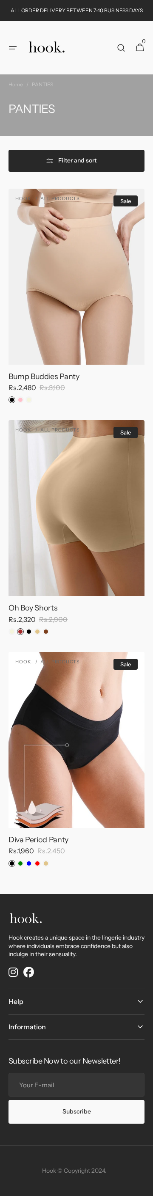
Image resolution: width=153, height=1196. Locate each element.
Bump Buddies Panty (43, 376)
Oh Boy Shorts (32, 608)
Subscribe (76, 1111)
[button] (12, 47)
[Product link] (76, 299)
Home (15, 84)
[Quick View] (27, 343)
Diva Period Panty (38, 839)
